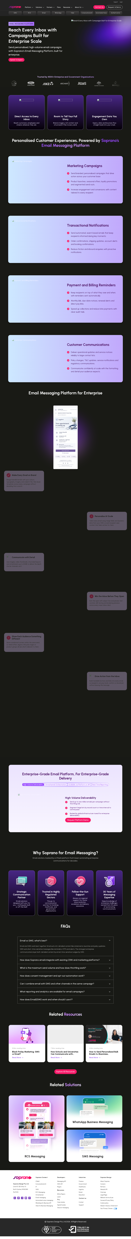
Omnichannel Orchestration (55, 785)
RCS (29, 13)
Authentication (115, 13)
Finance (81, 1181)
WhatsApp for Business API (43, 1203)
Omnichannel (39, 1195)
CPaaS (38, 1181)
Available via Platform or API (79, 785)
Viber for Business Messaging (44, 1205)
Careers (102, 1184)
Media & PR (103, 1189)
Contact (81, 1202)
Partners (50, 7)
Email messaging (41, 1197)
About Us (78, 7)
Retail (80, 1192)
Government (83, 1184)
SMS (15, 13)
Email (44, 13)
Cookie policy (104, 1203)
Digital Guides (61, 1205)
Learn (59, 1196)
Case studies (61, 1202)
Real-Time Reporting (100, 785)
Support (116, 2)
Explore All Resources (65, 1071)
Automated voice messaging (44, 1200)
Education (82, 1195)
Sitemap (103, 1192)
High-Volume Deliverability (33, 785)
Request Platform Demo (78, 820)
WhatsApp (58, 13)
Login (121, 2)
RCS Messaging (40, 1192)
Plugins (59, 1186)
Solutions (39, 7)
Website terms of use (106, 1197)
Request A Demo (114, 7)
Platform (28, 7)
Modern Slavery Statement (109, 1205)
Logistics (81, 1189)
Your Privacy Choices (106, 1208)
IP (36, 1186)
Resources (67, 7)
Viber (72, 13)
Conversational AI (86, 13)
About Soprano (105, 1181)
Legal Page (103, 1195)
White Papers (61, 1194)
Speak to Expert (16, 60)
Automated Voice (101, 13)
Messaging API (61, 1181)
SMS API (60, 1184)
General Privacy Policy (107, 1200)
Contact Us (99, 7)
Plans (59, 7)
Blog (58, 1199)
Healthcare (82, 1186)
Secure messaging (63, 1207)
